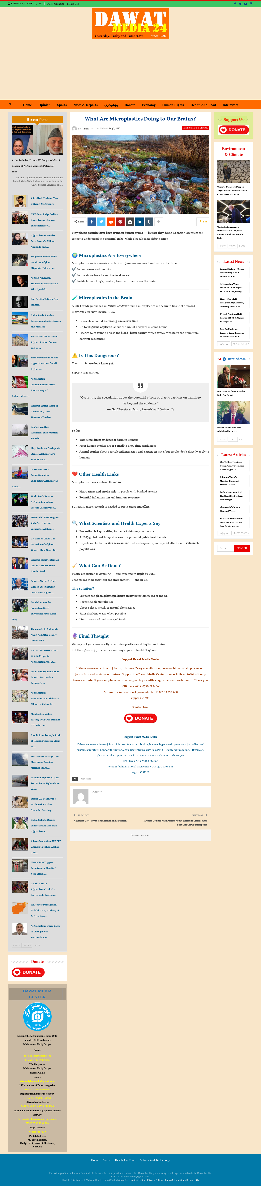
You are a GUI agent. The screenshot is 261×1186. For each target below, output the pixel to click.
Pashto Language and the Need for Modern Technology (231, 495)
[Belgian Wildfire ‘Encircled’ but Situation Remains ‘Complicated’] (20, 430)
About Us (123, 1180)
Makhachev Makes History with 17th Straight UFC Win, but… (45, 719)
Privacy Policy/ (155, 1180)
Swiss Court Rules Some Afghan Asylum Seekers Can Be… (44, 342)
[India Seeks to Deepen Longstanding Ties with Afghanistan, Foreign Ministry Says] (20, 823)
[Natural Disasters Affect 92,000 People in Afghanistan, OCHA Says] (20, 654)
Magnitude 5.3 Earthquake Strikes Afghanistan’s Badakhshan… (46, 454)
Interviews (230, 105)
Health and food (203, 105)
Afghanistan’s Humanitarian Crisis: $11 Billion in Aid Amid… (45, 698)
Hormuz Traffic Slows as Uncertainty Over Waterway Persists (44, 411)
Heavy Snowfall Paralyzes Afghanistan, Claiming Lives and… (232, 302)
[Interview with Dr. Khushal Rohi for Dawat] (233, 376)
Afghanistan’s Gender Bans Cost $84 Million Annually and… (43, 241)
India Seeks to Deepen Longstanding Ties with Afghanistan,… (44, 825)
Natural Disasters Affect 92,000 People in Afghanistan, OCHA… (44, 656)
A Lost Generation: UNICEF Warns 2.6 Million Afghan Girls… (46, 847)
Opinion (44, 105)
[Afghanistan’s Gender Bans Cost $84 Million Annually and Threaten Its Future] (20, 239)
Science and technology (155, 1160)
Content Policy (137, 1180)
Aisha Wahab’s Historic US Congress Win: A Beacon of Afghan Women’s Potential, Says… (36, 166)
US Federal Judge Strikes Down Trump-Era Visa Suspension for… (44, 220)
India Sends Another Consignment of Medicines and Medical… (46, 321)
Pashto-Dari (73, 3)
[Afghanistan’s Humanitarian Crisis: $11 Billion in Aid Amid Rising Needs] (20, 696)
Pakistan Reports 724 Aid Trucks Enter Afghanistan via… (45, 783)
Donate (130, 105)
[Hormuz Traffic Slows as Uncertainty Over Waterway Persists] (20, 409)
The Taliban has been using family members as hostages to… (232, 465)
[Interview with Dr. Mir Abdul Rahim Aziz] (233, 412)
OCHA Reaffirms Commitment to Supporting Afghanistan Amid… (35, 477)
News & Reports (85, 105)
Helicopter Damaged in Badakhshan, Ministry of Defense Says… (45, 910)
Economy (149, 105)
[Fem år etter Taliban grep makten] (20, 302)
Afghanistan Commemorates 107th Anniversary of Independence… (33, 387)
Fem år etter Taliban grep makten (44, 302)
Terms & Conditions (175, 1180)
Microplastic (86, 779)
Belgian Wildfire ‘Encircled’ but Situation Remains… (44, 432)
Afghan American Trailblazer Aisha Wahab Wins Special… (44, 283)
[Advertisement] (130, 67)
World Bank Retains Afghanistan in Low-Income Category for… (43, 502)
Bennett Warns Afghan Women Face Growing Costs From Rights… (43, 586)
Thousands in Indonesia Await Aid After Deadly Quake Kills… (44, 635)
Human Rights (173, 105)
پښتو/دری (111, 105)
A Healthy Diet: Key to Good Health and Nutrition (100, 821)
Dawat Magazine (55, 3)
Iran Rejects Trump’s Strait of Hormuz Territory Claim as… (46, 741)
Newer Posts (240, 344)
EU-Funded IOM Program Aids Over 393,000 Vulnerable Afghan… (45, 523)
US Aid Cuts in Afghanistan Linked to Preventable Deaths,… (43, 889)
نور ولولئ (224, 344)
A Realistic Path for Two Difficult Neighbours (44, 201)
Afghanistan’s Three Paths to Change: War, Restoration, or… (45, 931)
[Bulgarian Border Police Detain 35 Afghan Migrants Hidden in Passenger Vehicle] (20, 260)
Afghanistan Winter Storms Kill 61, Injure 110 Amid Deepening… (232, 287)
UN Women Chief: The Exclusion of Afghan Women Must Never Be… (44, 544)
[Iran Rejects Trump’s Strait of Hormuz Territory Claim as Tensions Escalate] (20, 738)
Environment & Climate (195, 128)
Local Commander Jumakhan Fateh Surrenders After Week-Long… (34, 610)
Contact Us (193, 1180)
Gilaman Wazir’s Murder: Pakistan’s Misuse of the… (229, 480)
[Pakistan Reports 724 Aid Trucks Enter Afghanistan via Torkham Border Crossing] (20, 781)
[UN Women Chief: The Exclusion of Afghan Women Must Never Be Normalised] (20, 542)
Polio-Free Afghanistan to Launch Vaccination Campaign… (45, 677)
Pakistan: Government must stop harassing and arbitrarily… (231, 522)
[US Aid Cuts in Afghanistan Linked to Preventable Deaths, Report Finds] (20, 887)
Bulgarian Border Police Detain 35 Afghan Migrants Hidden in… (44, 262)
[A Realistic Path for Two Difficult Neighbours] (20, 201)
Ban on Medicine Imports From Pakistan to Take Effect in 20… (232, 332)
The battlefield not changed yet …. (230, 509)
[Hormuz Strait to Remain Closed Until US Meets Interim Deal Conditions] (20, 563)
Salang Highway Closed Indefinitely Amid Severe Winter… (232, 272)
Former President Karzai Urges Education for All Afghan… (44, 363)
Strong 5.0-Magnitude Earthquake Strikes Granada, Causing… (43, 804)
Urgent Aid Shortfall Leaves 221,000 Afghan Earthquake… (232, 317)
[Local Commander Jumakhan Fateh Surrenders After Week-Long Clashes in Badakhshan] (20, 605)
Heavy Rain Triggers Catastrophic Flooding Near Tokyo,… (43, 868)
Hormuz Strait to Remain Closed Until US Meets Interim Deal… (45, 565)
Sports (62, 105)
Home (27, 105)
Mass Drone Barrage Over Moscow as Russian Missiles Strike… (45, 762)
